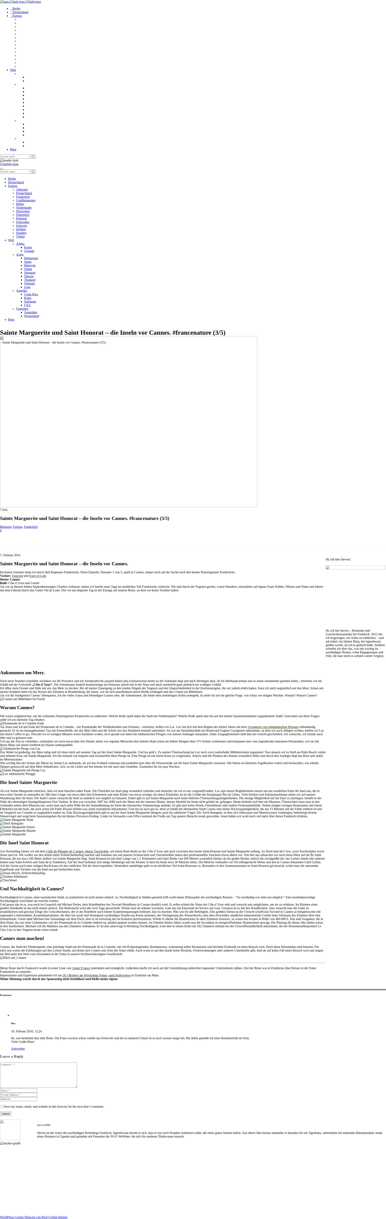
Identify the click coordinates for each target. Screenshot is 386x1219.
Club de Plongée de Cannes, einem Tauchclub (77, 851)
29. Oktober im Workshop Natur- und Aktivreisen (96, 975)
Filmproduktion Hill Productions (22, 1200)
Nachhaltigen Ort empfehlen (19, 1161)
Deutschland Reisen (13, 1175)
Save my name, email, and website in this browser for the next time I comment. (54, 1106)
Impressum (7, 1206)
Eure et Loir (37, 575)
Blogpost (5, 527)
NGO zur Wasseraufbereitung (20, 1196)
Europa (17, 527)
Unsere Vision (9, 1150)
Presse (4, 1164)
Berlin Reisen (9, 1178)
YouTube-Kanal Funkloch (18, 1192)
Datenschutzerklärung (15, 1210)
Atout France (81, 968)
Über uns (6, 1157)
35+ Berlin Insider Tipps (16, 1182)
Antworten (18, 1048)
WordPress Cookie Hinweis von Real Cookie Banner (34, 1217)
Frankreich (31, 527)
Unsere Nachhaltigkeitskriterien (21, 1153)
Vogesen (17, 575)
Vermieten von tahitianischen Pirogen (273, 727)
